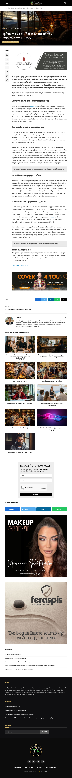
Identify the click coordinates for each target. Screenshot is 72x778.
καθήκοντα (33, 106)
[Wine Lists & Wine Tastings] (20, 417)
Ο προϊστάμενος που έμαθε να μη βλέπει (15, 658)
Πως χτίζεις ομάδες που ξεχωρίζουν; (52, 381)
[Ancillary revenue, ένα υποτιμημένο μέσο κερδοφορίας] (52, 392)
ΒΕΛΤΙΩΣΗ (5, 41)
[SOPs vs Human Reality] (20, 370)
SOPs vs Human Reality (20, 381)
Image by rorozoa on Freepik (20, 265)
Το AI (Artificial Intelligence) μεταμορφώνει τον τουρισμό (52, 429)
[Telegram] (7, 72)
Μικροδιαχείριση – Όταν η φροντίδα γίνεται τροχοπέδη (19, 669)
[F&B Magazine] (36, 3)
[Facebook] (7, 67)
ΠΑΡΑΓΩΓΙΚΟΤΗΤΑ (14, 41)
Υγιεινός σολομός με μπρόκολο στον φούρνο (18, 309)
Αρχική (7, 8)
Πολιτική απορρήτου (51, 767)
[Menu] (7, 3)
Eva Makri (10, 28)
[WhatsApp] (7, 76)
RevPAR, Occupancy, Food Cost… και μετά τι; (20, 403)
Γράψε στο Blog (29, 767)
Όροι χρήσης (39, 767)
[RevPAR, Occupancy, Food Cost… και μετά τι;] (20, 392)
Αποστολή (36, 494)
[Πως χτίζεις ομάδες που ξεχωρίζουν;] (52, 370)
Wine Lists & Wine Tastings (20, 428)
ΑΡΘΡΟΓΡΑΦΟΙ (18, 767)
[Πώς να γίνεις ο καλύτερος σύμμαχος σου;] (20, 441)
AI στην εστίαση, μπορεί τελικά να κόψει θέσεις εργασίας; (19, 662)
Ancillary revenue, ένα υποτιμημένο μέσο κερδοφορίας (52, 404)
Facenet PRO (44, 771)
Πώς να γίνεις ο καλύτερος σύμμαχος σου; (20, 452)
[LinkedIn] (7, 55)
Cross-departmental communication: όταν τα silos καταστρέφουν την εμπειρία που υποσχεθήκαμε (20, 357)
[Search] (65, 3)
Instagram (51, 217)
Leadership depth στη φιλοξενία (13, 654)
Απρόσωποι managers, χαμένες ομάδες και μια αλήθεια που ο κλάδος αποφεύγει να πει (52, 356)
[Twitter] (7, 59)
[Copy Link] (7, 80)
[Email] (7, 63)
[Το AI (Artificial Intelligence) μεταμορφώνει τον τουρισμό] (52, 417)
